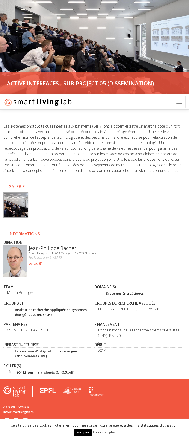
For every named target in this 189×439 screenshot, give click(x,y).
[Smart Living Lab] (36, 102)
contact (34, 263)
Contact (23, 407)
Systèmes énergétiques (125, 293)
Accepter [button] (83, 432)
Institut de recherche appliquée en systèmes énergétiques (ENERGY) (51, 312)
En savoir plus (104, 432)
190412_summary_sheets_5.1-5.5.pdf (44, 372)
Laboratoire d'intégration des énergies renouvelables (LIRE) (46, 353)
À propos (9, 407)
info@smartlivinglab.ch (18, 412)
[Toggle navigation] (179, 102)
